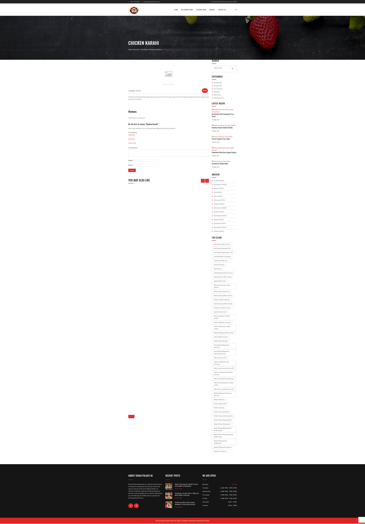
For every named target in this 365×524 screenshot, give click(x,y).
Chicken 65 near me (220, 260)
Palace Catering (219, 399)
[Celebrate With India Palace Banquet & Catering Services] (170, 504)
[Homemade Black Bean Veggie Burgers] (224, 149)
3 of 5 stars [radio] (132, 143)
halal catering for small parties (222, 286)
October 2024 (218, 212)
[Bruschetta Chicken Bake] (221, 161)
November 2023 (219, 227)
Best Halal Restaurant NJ (222, 248)
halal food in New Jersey (222, 308)
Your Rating (132, 132)
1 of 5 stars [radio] (129, 143)
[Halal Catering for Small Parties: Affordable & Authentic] (170, 486)
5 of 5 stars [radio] (135, 143)
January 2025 (218, 204)
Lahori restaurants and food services (223, 373)
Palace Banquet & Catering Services (222, 394)
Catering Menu (201, 10)
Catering (217, 83)
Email (130, 165)
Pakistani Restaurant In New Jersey (223, 384)
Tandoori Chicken (220, 451)
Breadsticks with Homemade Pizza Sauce (223, 115)
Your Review (133, 148)
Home (176, 10)
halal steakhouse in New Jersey (222, 327)
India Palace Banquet (221, 341)
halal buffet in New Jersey (223, 277)
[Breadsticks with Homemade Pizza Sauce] (224, 110)
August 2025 (218, 188)
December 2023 (219, 223)
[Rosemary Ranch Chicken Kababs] (224, 125)
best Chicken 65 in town (222, 244)
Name (130, 160)
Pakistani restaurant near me (224, 389)
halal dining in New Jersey (223, 304)
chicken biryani (219, 265)
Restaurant (217, 98)
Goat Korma (218, 269)
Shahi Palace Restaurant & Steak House (222, 429)
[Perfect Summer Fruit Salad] (222, 137)
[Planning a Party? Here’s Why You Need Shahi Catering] (170, 495)
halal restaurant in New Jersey (222, 317)
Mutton (216, 95)
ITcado (206, 521)
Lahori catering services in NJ (224, 368)
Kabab (216, 92)
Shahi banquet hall (220, 404)
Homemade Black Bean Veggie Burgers (224, 152)
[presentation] (129, 416)
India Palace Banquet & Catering (221, 346)
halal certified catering (221, 300)
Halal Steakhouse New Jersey (224, 333)
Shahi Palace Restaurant (222, 424)
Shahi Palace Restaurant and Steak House (223, 436)
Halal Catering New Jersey (223, 295)
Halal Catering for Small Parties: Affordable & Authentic (186, 485)
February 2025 (218, 200)
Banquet (212, 10)
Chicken (217, 86)
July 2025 (217, 192)
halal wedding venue (221, 337)
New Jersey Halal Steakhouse (224, 379)
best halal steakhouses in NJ (223, 252)
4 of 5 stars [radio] (133, 143)
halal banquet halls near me (223, 273)
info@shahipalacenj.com (151, 2)
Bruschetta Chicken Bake (220, 163)
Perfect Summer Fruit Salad (221, 139)
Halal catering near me (222, 291)
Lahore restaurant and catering (221, 363)
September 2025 (219, 184)
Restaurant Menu (187, 10)
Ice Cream (217, 89)
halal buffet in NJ (220, 281)
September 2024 (219, 216)
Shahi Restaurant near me (223, 447)
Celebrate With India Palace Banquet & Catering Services (185, 503)
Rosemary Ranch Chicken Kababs (222, 127)
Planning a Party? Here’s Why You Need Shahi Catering (187, 494)
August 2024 (218, 219)
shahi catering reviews (221, 412)
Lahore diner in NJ (220, 358)
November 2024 (219, 208)
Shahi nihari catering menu (223, 416)
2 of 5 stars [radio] (130, 143)
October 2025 (218, 181)
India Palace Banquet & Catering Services (221, 352)
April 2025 (217, 196)
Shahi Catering (219, 408)
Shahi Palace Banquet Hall (223, 420)
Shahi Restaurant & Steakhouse (220, 442)
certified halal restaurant (222, 256)
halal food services (220, 312)
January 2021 (218, 231)
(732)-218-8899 (135, 2)
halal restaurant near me (222, 322)
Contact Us (222, 10)
